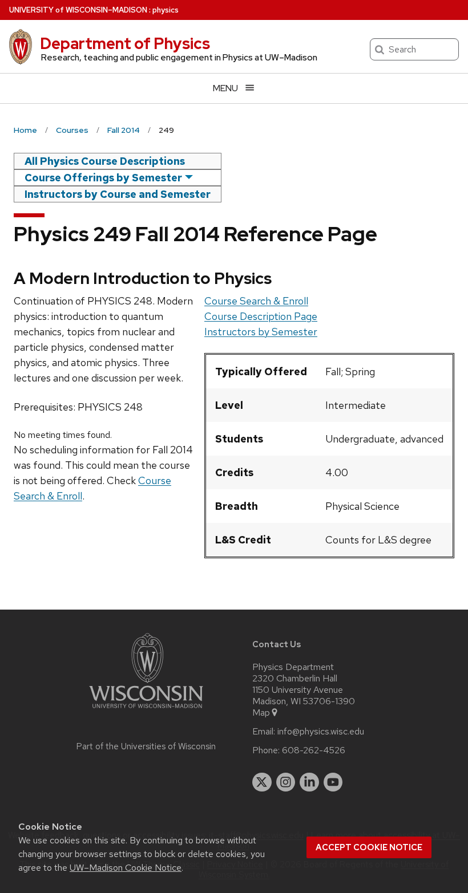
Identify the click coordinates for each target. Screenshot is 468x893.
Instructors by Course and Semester (118, 194)
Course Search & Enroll (256, 300)
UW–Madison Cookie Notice (125, 868)
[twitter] (262, 782)
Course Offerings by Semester (103, 177)
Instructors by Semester (260, 331)
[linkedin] (309, 782)
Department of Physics (125, 43)
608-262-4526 (313, 750)
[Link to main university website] (146, 710)
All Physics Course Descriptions (105, 161)
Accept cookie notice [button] (369, 847)
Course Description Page (260, 316)
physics (165, 10)
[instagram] (286, 782)
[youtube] (333, 782)
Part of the (146, 746)
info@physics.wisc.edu (320, 731)
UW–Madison (78, 10)
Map (261, 713)
